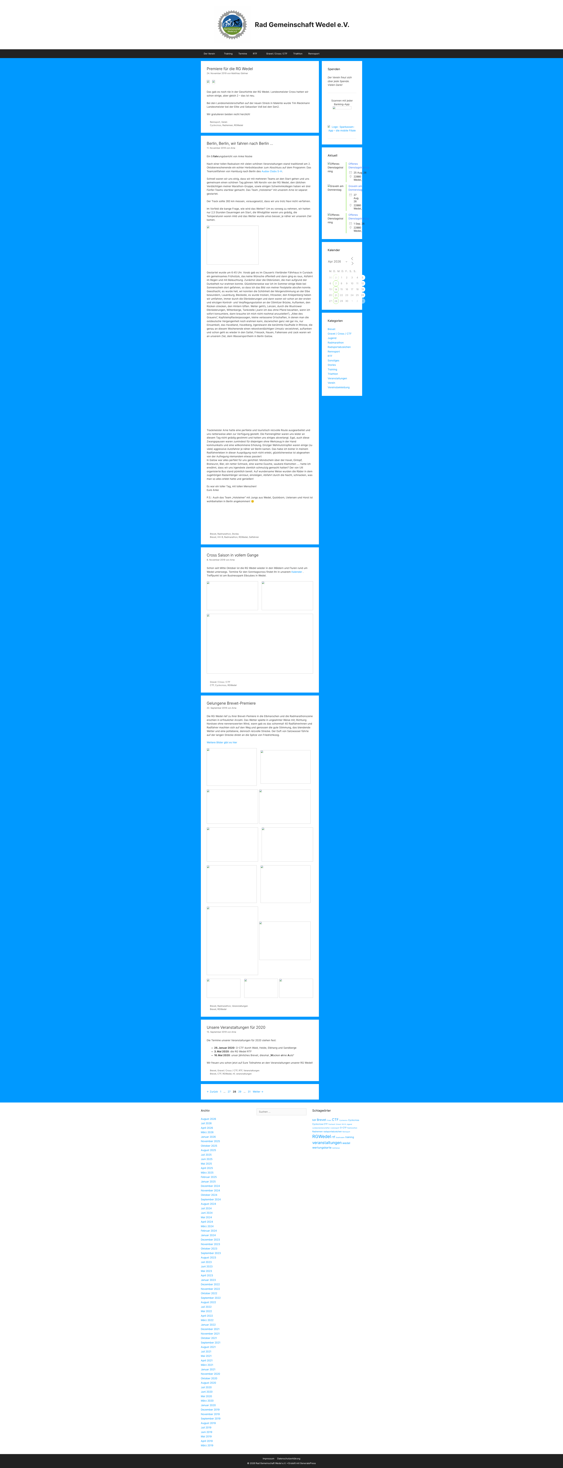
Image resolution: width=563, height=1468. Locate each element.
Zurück (212, 1154)
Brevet (213, 597)
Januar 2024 (208, 1298)
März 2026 (207, 1195)
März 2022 (207, 1383)
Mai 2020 (206, 1459)
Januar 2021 (208, 1432)
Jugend (332, 338)
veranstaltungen (244, 1137)
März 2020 (207, 1463)
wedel (346, 1206)
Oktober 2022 (209, 1356)
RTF (255, 53)
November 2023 (210, 1307)
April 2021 (207, 1423)
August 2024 (208, 1266)
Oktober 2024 (209, 1258)
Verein (224, 122)
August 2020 (208, 1445)
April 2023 (207, 1338)
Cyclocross (215, 125)
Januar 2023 (208, 1343)
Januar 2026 (208, 1199)
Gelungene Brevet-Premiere (231, 766)
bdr (314, 1183)
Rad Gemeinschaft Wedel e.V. (302, 25)
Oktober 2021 (209, 1401)
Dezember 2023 (210, 1302)
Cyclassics (343, 1183)
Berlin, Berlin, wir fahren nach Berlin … (240, 143)
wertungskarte (321, 1210)
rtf (234, 1137)
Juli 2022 (206, 1369)
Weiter (258, 1154)
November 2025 (210, 1204)
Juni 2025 (206, 1222)
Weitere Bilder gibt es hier (222, 805)
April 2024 (207, 1284)
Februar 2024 (209, 1293)
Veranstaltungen (240, 1069)
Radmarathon (224, 597)
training (349, 1200)
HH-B (220, 600)
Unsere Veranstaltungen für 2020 (236, 1090)
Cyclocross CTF (320, 1187)
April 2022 (207, 1378)
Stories (235, 597)
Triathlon (297, 53)
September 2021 (210, 1405)
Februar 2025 (209, 1240)
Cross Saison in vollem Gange (232, 618)
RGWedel (238, 125)
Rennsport (313, 53)
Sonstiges (333, 360)
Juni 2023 (207, 1329)
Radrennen (227, 125)
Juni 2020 (207, 1454)
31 (249, 1154)
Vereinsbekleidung (339, 387)
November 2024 (210, 1253)
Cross (329, 1183)
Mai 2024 (206, 1280)
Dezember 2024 (210, 1249)
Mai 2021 (206, 1419)
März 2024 (207, 1289)
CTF (212, 748)
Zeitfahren (254, 600)
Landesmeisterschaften (321, 1191)
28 (335, 301)
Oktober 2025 (209, 1208)
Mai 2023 (206, 1334)
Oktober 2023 (209, 1311)
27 (229, 1154)
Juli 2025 (206, 1217)
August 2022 (208, 1365)
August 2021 (208, 1410)
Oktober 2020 (209, 1441)
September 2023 (211, 1316)
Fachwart (331, 1187)
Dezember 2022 (210, 1347)
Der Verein (209, 53)
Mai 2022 (206, 1374)
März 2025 (207, 1235)
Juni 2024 (207, 1275)
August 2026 (208, 1182)
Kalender (296, 634)
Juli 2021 (206, 1414)
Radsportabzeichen (339, 347)
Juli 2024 (206, 1271)
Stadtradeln (340, 1201)
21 (336, 295)
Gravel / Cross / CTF (276, 53)
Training (228, 53)
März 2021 (207, 1427)
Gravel (338, 1187)
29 (240, 1154)
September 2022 (211, 1360)
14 (336, 289)
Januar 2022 (208, 1387)
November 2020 (210, 1436)
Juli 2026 (206, 1186)
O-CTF (343, 1190)
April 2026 (207, 1190)
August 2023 (208, 1320)
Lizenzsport (334, 1191)
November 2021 (210, 1396)
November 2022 (210, 1352)
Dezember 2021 (210, 1392)
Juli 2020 (206, 1450)
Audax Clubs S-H (272, 171)
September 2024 (211, 1262)
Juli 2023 (206, 1325)
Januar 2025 (208, 1244)
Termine (242, 53)
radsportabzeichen (332, 1194)
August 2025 (208, 1213)
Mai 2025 (206, 1226)
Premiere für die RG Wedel (230, 68)
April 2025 (207, 1231)
